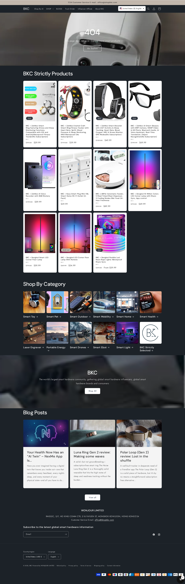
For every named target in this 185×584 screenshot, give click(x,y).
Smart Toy (29, 316)
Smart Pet (52, 316)
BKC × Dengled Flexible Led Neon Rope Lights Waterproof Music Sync (109, 259)
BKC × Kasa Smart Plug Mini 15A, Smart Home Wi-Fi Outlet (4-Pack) (75, 196)
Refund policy (61, 566)
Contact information (113, 566)
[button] (50, 8)
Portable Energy (56, 347)
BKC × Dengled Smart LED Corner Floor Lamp (37, 258)
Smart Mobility (102, 316)
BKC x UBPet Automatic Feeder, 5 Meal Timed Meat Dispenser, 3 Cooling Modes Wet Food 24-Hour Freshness (110, 197)
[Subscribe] (65, 534)
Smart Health (148, 316)
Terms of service (86, 566)
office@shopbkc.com (104, 519)
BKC (30, 566)
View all (92, 497)
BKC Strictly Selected (147, 349)
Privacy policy (73, 566)
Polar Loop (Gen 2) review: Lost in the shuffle (134, 456)
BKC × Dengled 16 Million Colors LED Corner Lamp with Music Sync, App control (145, 196)
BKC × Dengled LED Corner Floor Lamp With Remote (75, 258)
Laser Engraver (32, 347)
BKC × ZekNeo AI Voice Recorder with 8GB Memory (38, 195)
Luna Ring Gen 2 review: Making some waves (92, 454)
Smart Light (124, 347)
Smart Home (124, 316)
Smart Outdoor (79, 316)
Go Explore (92, 48)
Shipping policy (99, 566)
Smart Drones (78, 347)
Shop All (92, 391)
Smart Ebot (100, 347)
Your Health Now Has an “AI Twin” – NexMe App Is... (45, 456)
